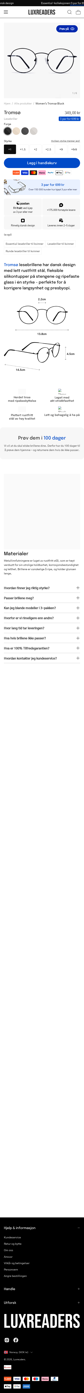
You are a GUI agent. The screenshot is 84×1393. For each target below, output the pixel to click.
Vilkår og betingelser (16, 1263)
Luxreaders (19, 1359)
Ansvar (8, 1256)
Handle (9, 1289)
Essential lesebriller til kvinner (24, 244)
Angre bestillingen (15, 1276)
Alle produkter (23, 103)
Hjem (7, 103)
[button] (69, 12)
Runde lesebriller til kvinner (23, 251)
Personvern (11, 1269)
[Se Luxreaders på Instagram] (7, 1340)
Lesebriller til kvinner (60, 244)
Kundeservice (12, 1237)
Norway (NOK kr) (19, 1352)
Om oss (8, 1250)
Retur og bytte (12, 1244)
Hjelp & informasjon (20, 1228)
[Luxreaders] (42, 12)
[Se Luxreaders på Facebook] (16, 1340)
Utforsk (10, 1302)
